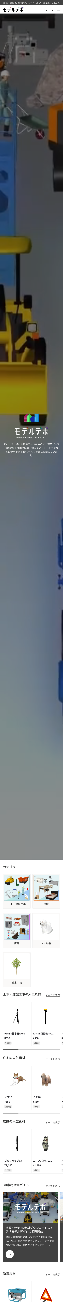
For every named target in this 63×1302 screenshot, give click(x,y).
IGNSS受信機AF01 (43, 1033)
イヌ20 (37, 1097)
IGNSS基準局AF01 (14, 1033)
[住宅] (46, 888)
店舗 (16, 943)
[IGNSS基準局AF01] (17, 1016)
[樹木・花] (17, 966)
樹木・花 (17, 982)
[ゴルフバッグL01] (46, 1144)
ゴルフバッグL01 (42, 1160)
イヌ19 (8, 1097)
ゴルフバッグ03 (13, 1160)
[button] (52, 9)
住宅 (46, 904)
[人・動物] (46, 927)
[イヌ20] (46, 1080)
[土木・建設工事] (17, 888)
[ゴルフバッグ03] (17, 1144)
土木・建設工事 (17, 904)
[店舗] (17, 927)
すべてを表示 (53, 995)
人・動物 (46, 943)
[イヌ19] (17, 1080)
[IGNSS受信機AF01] (46, 1016)
